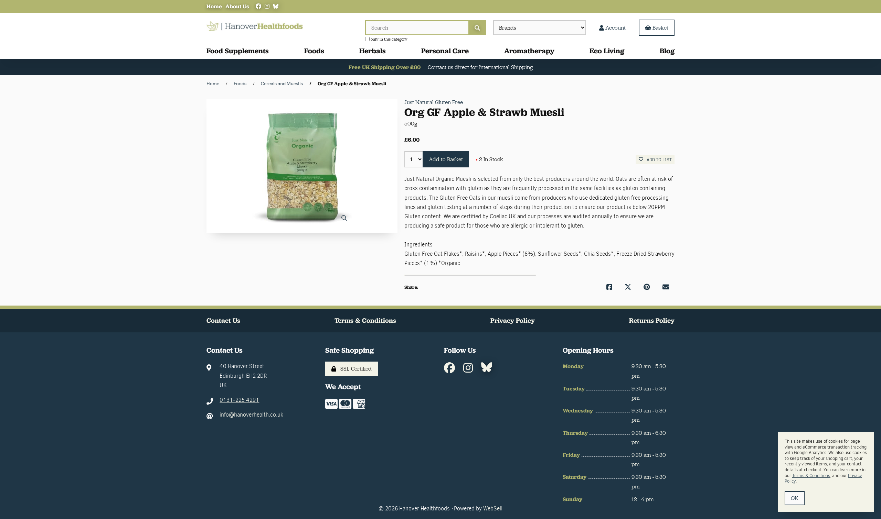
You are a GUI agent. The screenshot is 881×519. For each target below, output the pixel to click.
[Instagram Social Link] (267, 6)
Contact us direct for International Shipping (480, 67)
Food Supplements (237, 50)
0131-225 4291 (239, 400)
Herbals (372, 50)
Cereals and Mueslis (282, 83)
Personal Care (445, 50)
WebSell (492, 508)
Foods (314, 50)
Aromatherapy (529, 50)
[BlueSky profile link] (275, 6)
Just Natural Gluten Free (433, 102)
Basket (660, 27)
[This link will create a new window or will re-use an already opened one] (609, 287)
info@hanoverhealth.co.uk (251, 414)
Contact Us (223, 320)
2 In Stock (489, 159)
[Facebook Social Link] (258, 6)
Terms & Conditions (365, 320)
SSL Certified (355, 368)
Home (214, 6)
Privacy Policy (512, 320)
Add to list (658, 160)
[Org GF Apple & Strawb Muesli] (302, 166)
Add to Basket (446, 159)
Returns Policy (652, 320)
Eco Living (607, 50)
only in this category (388, 39)
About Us (237, 6)
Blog (667, 50)
